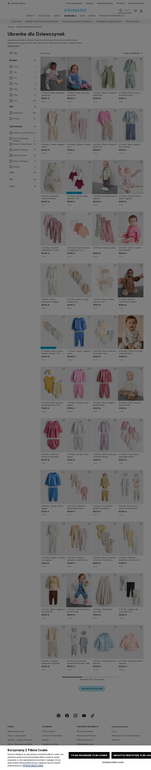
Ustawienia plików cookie (113, 762)
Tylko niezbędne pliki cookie (89, 755)
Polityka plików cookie (33, 766)
